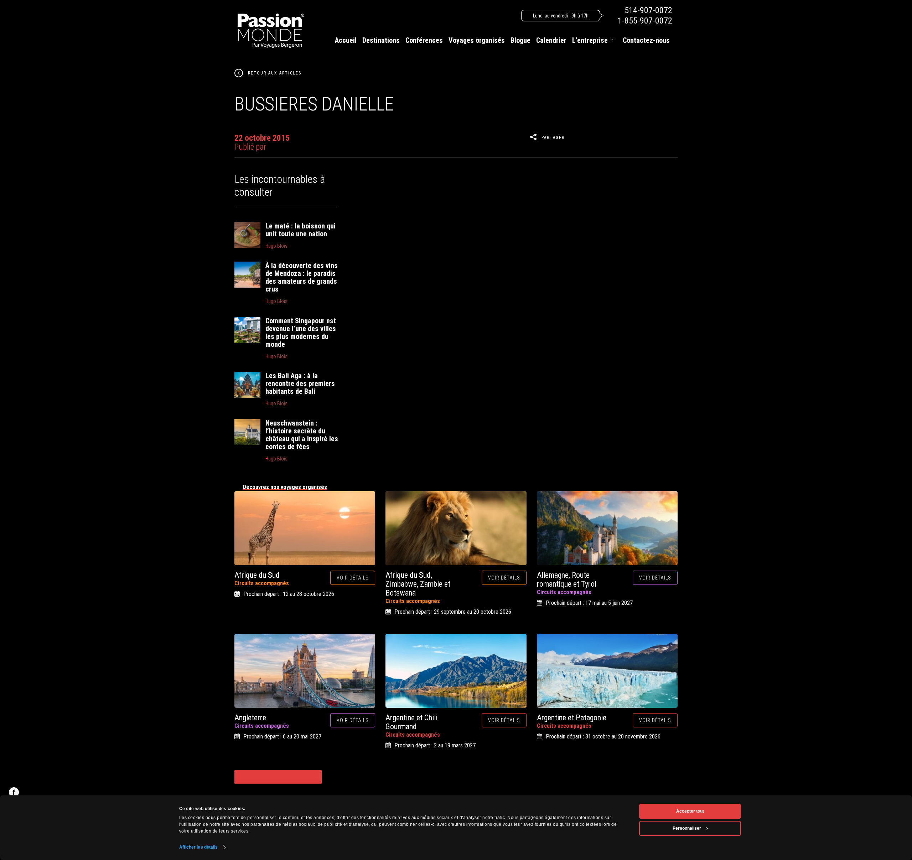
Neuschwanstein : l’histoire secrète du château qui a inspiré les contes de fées (301, 435)
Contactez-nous (646, 40)
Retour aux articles (274, 73)
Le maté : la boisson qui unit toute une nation (300, 230)
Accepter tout (690, 811)
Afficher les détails (198, 847)
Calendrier (551, 40)
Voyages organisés (477, 40)
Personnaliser (687, 828)
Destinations (381, 40)
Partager (553, 137)
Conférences (424, 40)
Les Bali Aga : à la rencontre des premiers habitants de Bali (300, 383)
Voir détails (353, 578)
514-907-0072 (648, 10)
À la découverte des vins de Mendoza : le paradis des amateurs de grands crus (301, 277)
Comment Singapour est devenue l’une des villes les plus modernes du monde (300, 332)
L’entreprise (590, 40)
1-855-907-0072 (645, 21)
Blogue (520, 40)
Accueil (346, 40)
